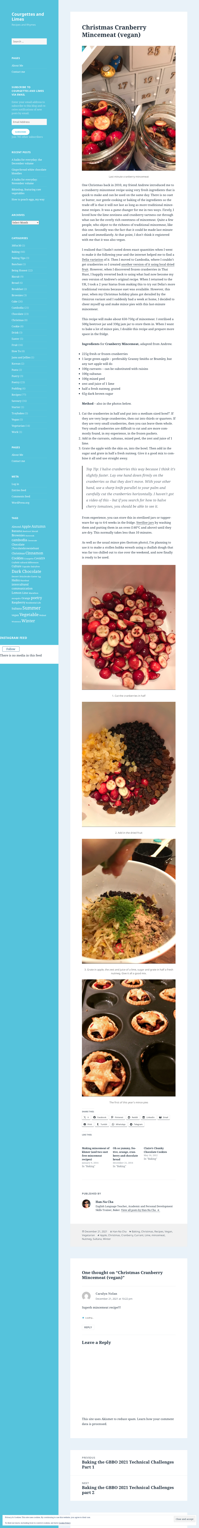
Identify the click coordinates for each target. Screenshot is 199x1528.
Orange (25, 598)
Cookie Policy (65, 1523)
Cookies (17, 558)
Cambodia (18, 307)
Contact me (18, 71)
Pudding (17, 388)
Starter (16, 407)
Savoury (16, 401)
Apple (26, 526)
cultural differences (29, 562)
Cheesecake (32, 540)
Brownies (17, 295)
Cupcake (26, 566)
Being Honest (19, 270)
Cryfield (15, 562)
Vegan (15, 419)
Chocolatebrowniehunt (25, 548)
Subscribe (20, 131)
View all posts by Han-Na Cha (138, 1210)
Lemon (16, 593)
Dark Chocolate (26, 571)
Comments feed (21, 496)
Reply (88, 1327)
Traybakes (18, 413)
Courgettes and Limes (28, 16)
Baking (16, 252)
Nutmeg (87, 1239)
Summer (31, 608)
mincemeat (158, 1235)
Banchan (17, 264)
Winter (28, 621)
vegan (15, 615)
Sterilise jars (145, 523)
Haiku (16, 580)
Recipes (16, 394)
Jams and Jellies (21, 357)
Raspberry (18, 602)
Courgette (29, 558)
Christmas (18, 320)
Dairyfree (35, 566)
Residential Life (33, 602)
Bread (15, 283)
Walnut (42, 615)
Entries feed (19, 490)
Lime (25, 593)
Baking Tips (18, 258)
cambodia (19, 540)
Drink (15, 332)
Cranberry (127, 1235)
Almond (16, 526)
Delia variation (92, 260)
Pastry (15, 376)
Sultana (17, 608)
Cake (14, 301)
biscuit (35, 531)
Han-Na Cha (120, 1231)
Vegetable (29, 614)
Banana (17, 531)
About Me (17, 65)
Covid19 (39, 558)
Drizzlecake (25, 576)
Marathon (33, 593)
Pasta (15, 370)
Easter (15, 338)
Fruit (15, 345)
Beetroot (27, 531)
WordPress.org (20, 502)
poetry (36, 597)
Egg (39, 577)
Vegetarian (18, 425)
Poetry (16, 382)
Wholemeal (16, 622)
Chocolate (17, 314)
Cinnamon (34, 552)
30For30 (16, 245)
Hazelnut (24, 580)
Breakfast (17, 289)
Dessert (15, 576)
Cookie (16, 326)
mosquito (16, 598)
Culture (16, 566)
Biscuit (16, 276)
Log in (15, 484)
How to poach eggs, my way (28, 199)
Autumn (38, 526)
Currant (138, 1235)
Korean (16, 363)
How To (16, 351)
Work (15, 432)
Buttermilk (29, 536)
